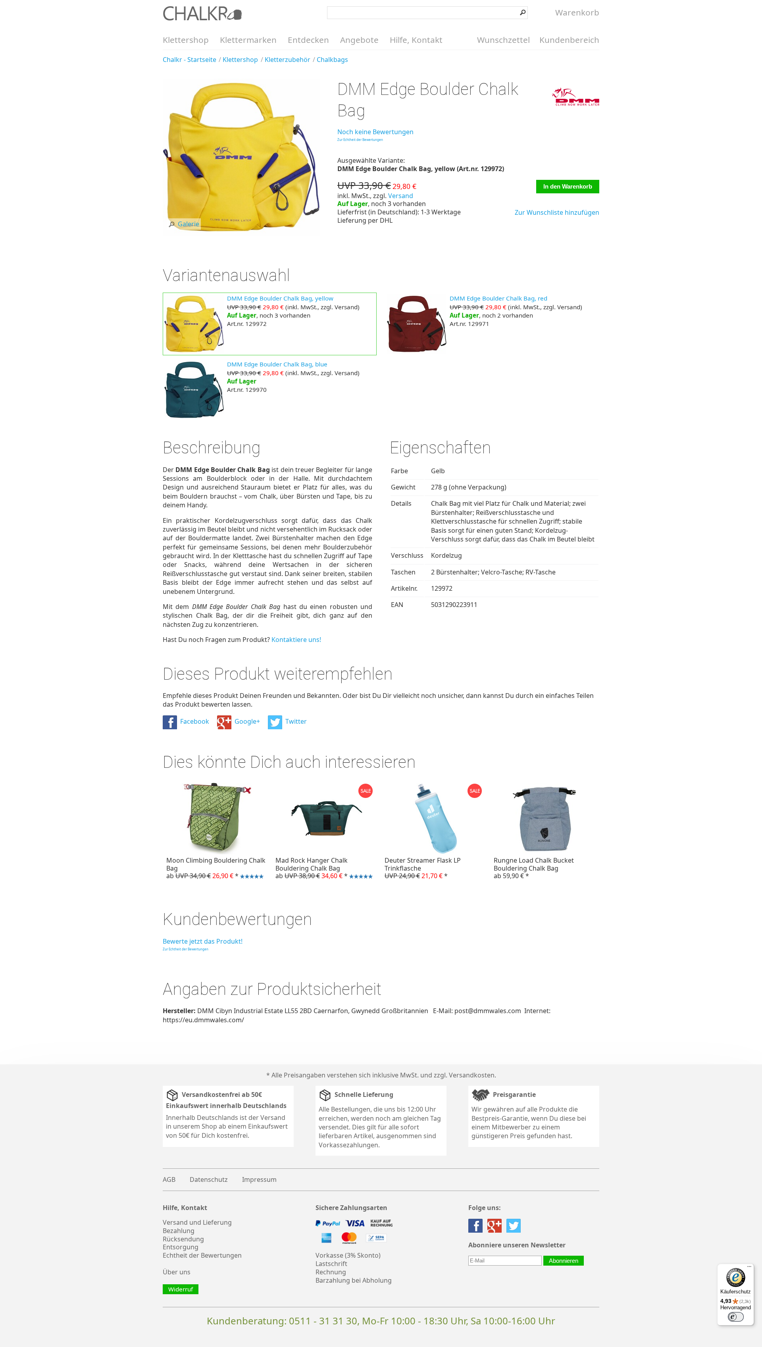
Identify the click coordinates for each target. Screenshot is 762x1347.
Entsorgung (180, 1247)
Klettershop (186, 39)
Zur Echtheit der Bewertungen (360, 139)
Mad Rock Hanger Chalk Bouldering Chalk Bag (310, 869)
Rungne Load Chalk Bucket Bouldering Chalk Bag (534, 868)
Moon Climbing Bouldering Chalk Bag (214, 869)
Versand (400, 195)
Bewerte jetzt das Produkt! (202, 941)
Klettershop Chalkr (202, 13)
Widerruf (180, 1289)
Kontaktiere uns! (296, 639)
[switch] (736, 1317)
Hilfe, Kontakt (416, 39)
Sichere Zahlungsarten (351, 1208)
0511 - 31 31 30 (323, 1320)
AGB (169, 1179)
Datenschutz (209, 1179)
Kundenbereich (569, 39)
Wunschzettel (503, 39)
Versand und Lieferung (197, 1222)
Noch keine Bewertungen (375, 131)
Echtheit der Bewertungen (202, 1255)
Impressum (259, 1179)
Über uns (176, 1272)
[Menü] (749, 1268)
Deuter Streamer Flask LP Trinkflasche (423, 868)
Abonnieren (563, 1260)
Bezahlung (178, 1230)
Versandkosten (472, 1075)
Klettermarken (248, 39)
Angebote (359, 39)
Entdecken (308, 39)
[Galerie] (241, 233)
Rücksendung (183, 1239)
